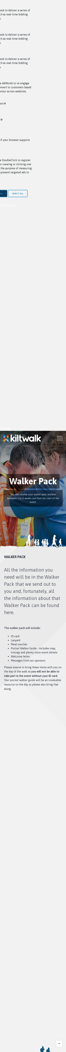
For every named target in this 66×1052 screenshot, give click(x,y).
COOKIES (5, 428)
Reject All (17, 193)
